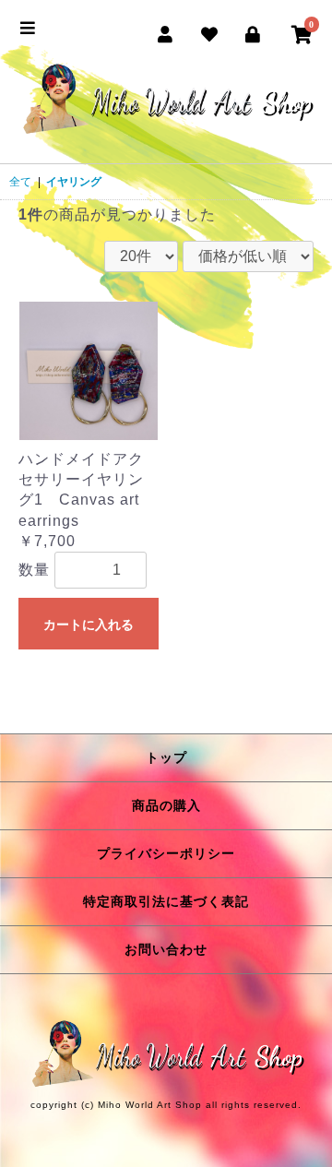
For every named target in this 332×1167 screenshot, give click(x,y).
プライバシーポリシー (166, 853)
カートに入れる (88, 624)
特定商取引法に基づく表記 (166, 901)
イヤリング (73, 181)
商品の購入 (166, 805)
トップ (166, 757)
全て (20, 181)
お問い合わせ (166, 949)
